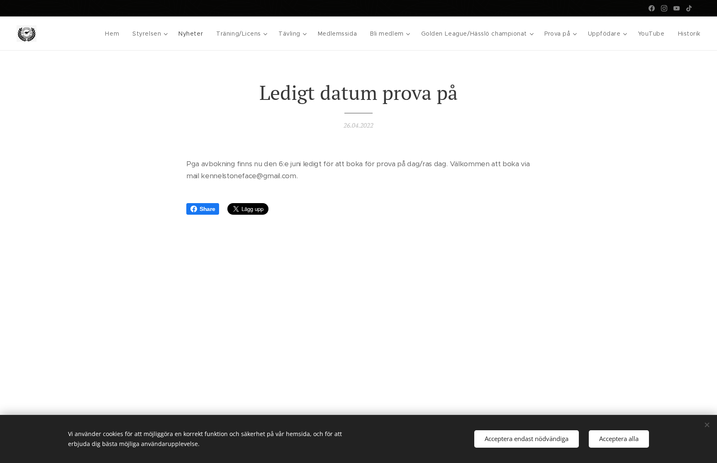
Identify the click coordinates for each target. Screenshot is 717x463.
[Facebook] (651, 8)
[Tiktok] (689, 8)
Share (207, 209)
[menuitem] (114, 33)
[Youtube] (676, 8)
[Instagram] (664, 8)
